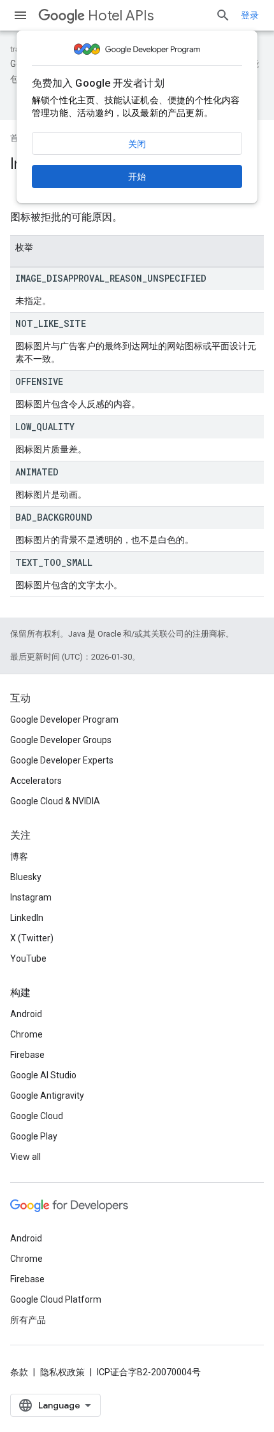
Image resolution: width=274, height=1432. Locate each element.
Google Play (33, 1136)
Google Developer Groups (61, 740)
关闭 (137, 144)
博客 (19, 856)
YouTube (28, 958)
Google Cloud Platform (55, 1299)
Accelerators (36, 781)
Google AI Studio (43, 1075)
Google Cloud (36, 1116)
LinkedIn (26, 918)
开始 (137, 176)
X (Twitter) (32, 938)
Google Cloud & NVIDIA (55, 801)
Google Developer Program (64, 719)
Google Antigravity (47, 1095)
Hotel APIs (121, 15)
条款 (19, 1372)
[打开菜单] (20, 15)
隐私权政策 (62, 1372)
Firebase (27, 1055)
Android (26, 1014)
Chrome (26, 1034)
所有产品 (28, 1320)
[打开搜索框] (223, 15)
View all (25, 1157)
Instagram (31, 897)
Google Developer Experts (61, 760)
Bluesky (25, 877)
